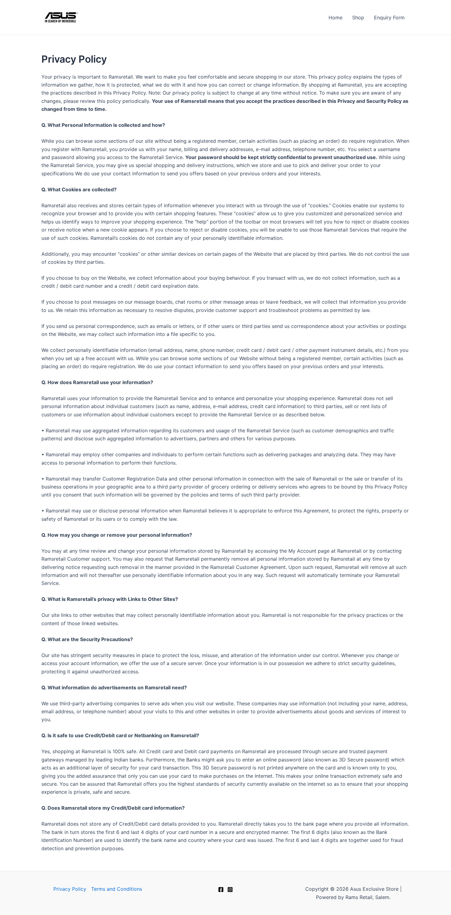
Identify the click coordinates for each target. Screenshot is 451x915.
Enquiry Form (389, 17)
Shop (358, 17)
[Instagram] (230, 889)
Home (335, 17)
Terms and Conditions (116, 889)
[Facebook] (221, 889)
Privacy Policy (69, 889)
